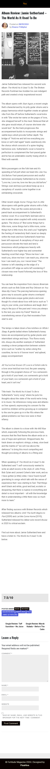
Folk (29, 612)
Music (17, 609)
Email (5, 695)
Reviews (25, 609)
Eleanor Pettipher (19, 27)
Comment (7, 654)
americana (20, 612)
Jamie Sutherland (9, 615)
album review (8, 612)
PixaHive (24, 765)
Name (5, 685)
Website (5, 704)
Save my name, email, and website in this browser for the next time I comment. (22, 716)
